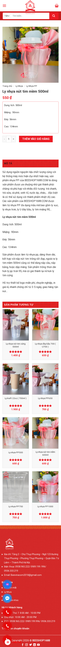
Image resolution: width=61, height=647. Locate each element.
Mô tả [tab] (8, 163)
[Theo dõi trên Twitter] (30, 644)
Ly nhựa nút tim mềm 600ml (45, 453)
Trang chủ (7, 86)
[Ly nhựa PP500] (16, 433)
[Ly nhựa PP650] (45, 379)
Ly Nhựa (19, 86)
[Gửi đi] (53, 16)
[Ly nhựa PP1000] (45, 487)
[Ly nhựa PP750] (16, 487)
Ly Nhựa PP (31, 86)
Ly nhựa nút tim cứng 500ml (16, 345)
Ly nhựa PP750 (15, 506)
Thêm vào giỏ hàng (35, 138)
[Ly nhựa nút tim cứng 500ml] (16, 324)
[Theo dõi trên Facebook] (22, 644)
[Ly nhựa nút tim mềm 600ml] (45, 433)
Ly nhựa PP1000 (45, 506)
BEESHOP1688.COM (36, 180)
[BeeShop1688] (30, 7)
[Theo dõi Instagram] (26, 644)
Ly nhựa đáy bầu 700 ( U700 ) (45, 345)
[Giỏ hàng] (57, 5)
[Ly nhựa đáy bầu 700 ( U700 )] (45, 324)
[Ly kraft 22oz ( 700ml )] (16, 379)
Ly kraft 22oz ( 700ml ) (16, 398)
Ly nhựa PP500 (15, 452)
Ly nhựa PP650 (45, 398)
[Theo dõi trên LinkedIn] (34, 644)
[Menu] (4, 6)
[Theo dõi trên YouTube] (38, 644)
